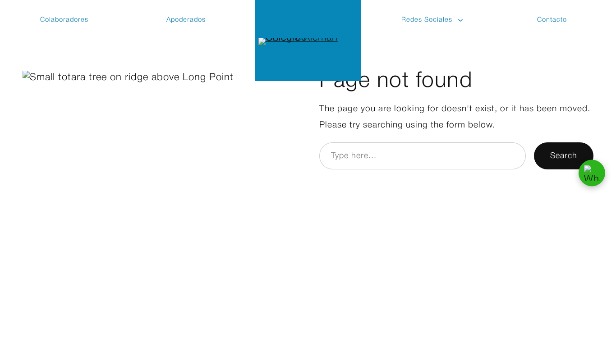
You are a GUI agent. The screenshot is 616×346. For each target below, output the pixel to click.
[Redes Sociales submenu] (461, 20)
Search (563, 155)
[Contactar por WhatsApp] (592, 173)
